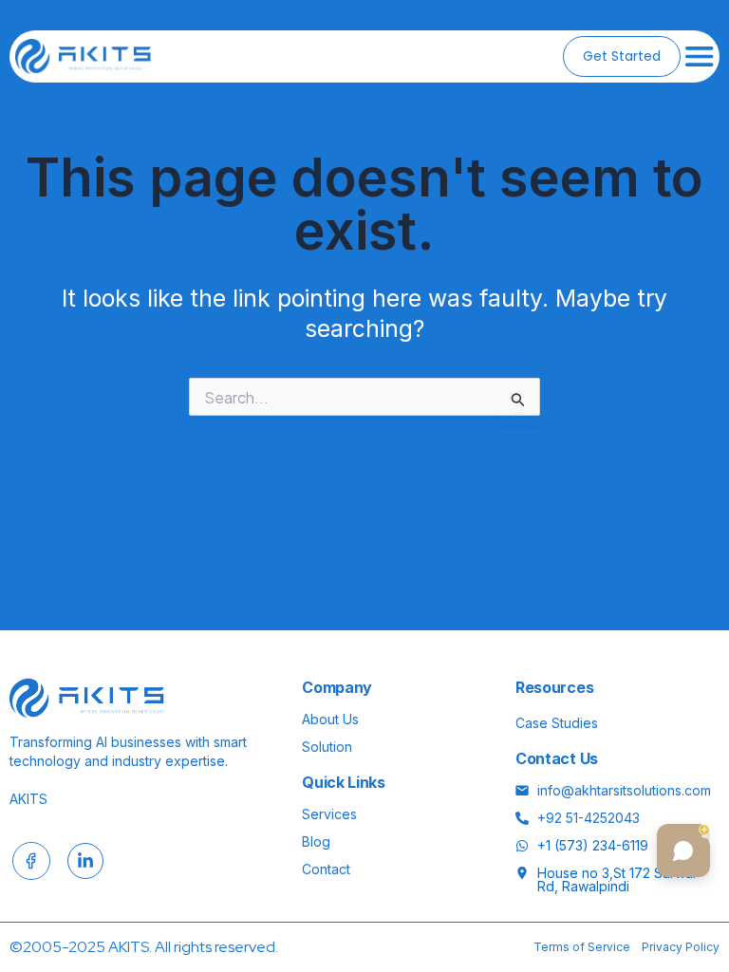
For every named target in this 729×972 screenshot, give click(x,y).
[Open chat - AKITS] (683, 850)
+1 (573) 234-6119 (592, 845)
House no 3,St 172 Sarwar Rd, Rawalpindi (617, 880)
